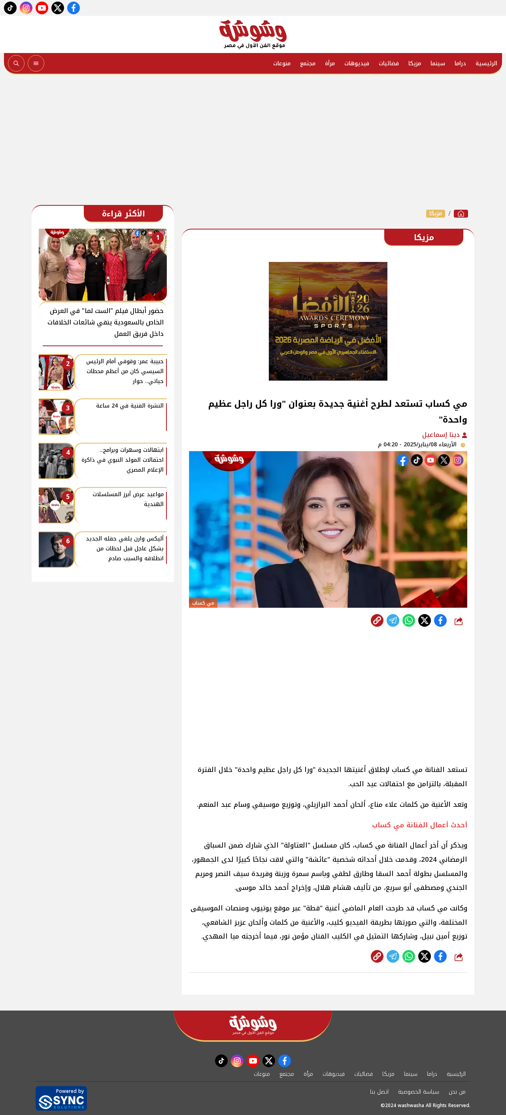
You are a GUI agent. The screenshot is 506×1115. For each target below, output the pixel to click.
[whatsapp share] (408, 620)
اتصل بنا (379, 1092)
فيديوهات (356, 63)
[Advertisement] (253, 141)
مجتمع (307, 63)
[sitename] (253, 1025)
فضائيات (389, 63)
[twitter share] (424, 620)
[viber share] (393, 620)
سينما (437, 63)
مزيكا (414, 63)
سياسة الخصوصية (418, 1092)
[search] (16, 63)
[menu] (36, 63)
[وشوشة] (253, 34)
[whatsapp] (377, 620)
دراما (460, 63)
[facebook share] (440, 620)
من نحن (457, 1092)
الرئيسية (486, 63)
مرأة (330, 63)
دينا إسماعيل (442, 435)
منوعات (282, 63)
